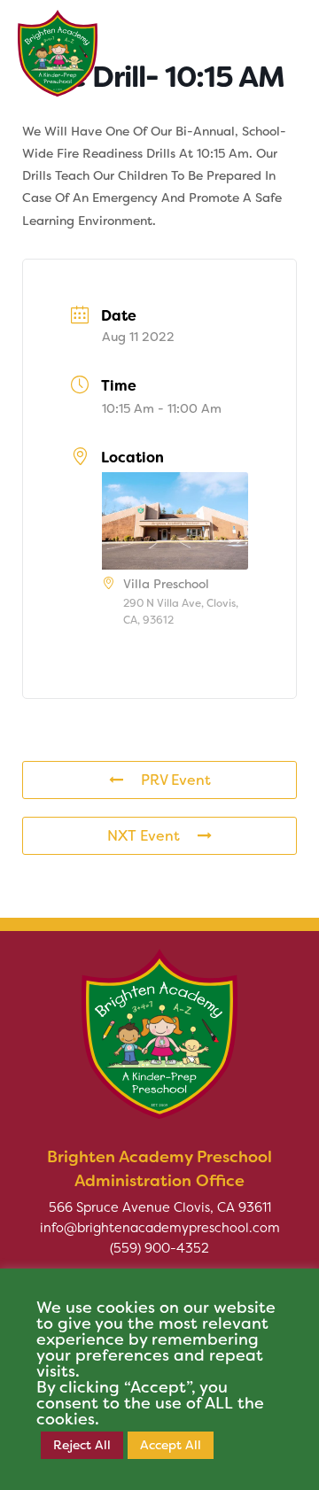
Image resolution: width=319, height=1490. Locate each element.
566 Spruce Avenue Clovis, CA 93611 (160, 1207)
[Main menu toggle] (278, 44)
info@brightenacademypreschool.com (160, 1228)
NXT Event (143, 835)
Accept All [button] (170, 1445)
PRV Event (176, 780)
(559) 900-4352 (159, 1248)
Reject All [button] (82, 1445)
